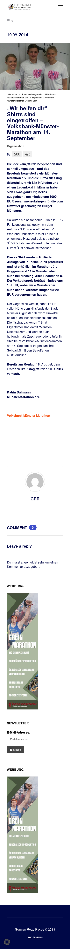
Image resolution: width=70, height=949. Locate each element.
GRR (17, 154)
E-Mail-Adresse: (18, 732)
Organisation (15, 146)
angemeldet (29, 562)
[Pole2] (22, 708)
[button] (7, 942)
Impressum (35, 937)
